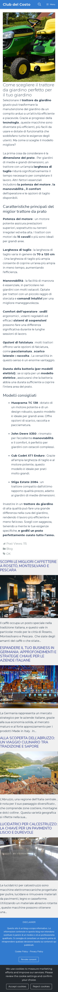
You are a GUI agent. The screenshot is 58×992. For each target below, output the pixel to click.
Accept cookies (17, 986)
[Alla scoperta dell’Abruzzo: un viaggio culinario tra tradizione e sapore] (29, 792)
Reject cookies (41, 986)
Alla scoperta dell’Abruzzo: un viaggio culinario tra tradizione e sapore (27, 742)
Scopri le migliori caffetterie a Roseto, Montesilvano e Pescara (28, 566)
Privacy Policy (36, 951)
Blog (9, 548)
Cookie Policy (21, 951)
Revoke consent (28, 959)
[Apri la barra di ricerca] (39, 4)
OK (8, 553)
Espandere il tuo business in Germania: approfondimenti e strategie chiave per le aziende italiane (28, 654)
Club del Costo (16, 4)
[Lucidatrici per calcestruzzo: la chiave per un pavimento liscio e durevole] (29, 878)
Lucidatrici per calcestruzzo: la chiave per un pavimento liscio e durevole (28, 828)
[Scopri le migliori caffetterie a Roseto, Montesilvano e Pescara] (29, 615)
